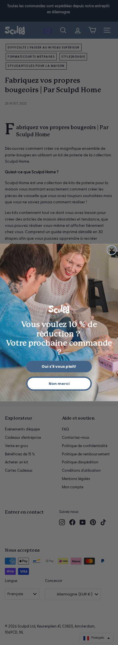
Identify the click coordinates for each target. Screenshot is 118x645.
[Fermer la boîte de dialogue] (111, 250)
